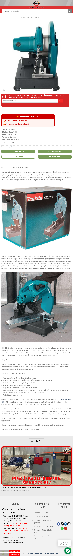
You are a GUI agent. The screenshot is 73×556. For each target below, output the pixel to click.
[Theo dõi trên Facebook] (58, 524)
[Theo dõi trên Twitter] (65, 524)
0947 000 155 (14, 551)
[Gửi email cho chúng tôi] (69, 524)
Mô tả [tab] (3, 167)
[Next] (69, 466)
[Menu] (2, 3)
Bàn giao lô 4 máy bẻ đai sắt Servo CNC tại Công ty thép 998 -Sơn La (24, 487)
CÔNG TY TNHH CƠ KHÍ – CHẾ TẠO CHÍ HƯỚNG (42, 553)
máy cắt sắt (36, 17)
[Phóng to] (4, 89)
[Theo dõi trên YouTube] (65, 528)
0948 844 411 (14, 554)
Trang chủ (24, 17)
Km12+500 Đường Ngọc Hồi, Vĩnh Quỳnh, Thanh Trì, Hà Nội (15, 530)
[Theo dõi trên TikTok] (62, 524)
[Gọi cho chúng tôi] (62, 528)
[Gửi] (70, 11)
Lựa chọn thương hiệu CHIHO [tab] (17, 167)
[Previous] (4, 466)
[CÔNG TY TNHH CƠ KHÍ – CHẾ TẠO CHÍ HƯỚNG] (36, 3)
